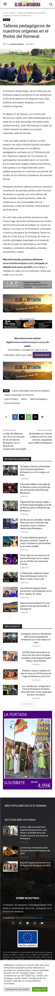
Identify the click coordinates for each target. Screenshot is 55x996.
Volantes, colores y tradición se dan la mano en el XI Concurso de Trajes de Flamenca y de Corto (36, 673)
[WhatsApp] (29, 417)
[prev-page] (5, 618)
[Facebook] (15, 417)
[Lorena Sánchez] (5, 44)
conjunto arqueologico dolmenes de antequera (30, 391)
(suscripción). (16, 274)
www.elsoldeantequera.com (18, 263)
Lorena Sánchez (17, 44)
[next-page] (9, 618)
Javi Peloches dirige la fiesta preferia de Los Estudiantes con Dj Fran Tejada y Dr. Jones (35, 591)
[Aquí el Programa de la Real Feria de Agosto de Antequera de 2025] (10, 866)
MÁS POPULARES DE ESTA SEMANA (25, 805)
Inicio (5, 13)
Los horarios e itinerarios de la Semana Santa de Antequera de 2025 (35, 851)
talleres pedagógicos (38, 399)
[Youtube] (42, 923)
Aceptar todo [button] (40, 989)
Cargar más (26, 704)
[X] (22, 417)
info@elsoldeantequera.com (29, 917)
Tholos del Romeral (12, 403)
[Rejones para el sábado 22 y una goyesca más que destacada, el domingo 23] (10, 607)
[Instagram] (20, 923)
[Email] (35, 417)
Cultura (12, 13)
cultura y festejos (11, 399)
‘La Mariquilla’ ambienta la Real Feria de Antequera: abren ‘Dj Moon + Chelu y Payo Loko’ (34, 576)
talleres (24, 399)
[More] (42, 417)
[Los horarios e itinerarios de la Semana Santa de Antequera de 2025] (10, 851)
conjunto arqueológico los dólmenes (19, 395)
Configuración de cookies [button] (17, 989)
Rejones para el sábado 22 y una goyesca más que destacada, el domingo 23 (35, 606)
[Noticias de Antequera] (27, 3)
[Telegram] (27, 923)
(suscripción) (42, 354)
